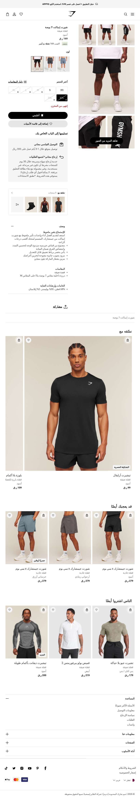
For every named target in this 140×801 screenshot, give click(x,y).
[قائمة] (132, 14)
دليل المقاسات (15, 81)
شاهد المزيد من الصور (106, 140)
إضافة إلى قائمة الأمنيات (36, 123)
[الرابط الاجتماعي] (45, 768)
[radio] (63, 64)
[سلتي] (7, 14)
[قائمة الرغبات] (21, 14)
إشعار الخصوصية (127, 772)
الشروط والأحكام (127, 768)
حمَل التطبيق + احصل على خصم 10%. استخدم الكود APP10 (68, 4)
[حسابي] (14, 14)
